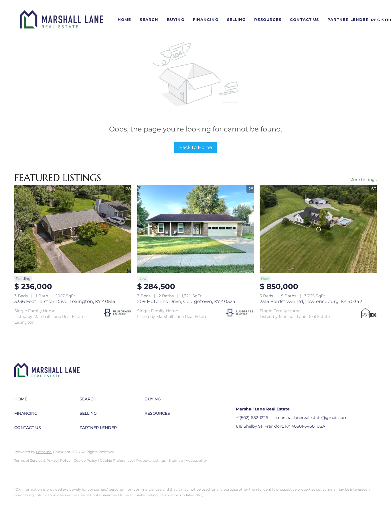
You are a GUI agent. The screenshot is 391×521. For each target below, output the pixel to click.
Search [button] (149, 19)
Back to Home (195, 147)
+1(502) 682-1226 (252, 417)
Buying (175, 19)
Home (124, 19)
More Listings (363, 179)
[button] (61, 20)
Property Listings (151, 460)
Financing (205, 19)
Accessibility (196, 460)
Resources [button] (267, 19)
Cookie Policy (85, 460)
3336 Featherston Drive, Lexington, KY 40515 (64, 301)
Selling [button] (236, 19)
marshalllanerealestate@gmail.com (311, 417)
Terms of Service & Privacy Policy (42, 460)
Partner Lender (348, 19)
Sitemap (176, 460)
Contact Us (304, 19)
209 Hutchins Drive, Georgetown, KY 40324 (186, 301)
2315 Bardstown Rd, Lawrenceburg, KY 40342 (311, 301)
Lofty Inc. (44, 452)
